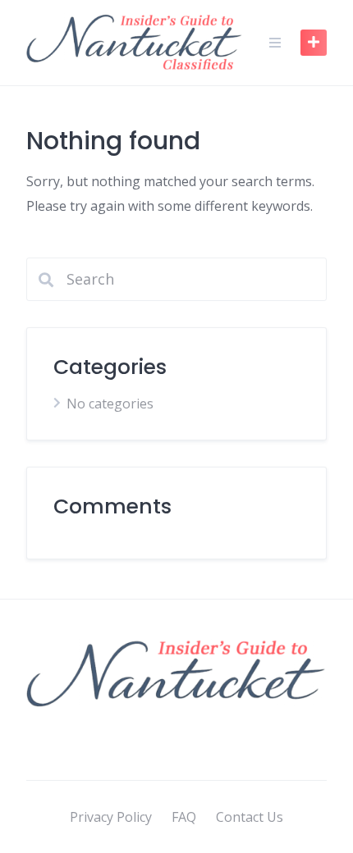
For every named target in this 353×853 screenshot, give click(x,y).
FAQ (184, 817)
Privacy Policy (111, 817)
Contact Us (249, 817)
